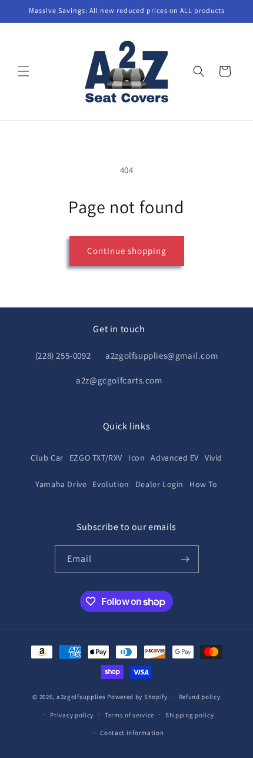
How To (203, 484)
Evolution (110, 484)
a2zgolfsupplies (81, 697)
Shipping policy (189, 715)
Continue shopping (127, 250)
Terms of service (129, 715)
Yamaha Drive (60, 484)
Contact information (132, 733)
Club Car (47, 457)
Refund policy (200, 697)
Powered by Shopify (137, 697)
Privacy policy (72, 715)
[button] (23, 71)
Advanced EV (175, 457)
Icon (136, 457)
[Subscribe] (185, 559)
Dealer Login (159, 484)
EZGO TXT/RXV (95, 457)
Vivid (213, 457)
